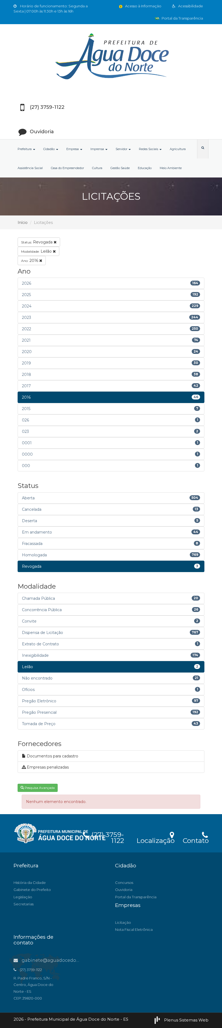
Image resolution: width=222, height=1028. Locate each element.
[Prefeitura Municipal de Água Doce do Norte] (111, 57)
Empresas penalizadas (47, 767)
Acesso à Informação (142, 6)
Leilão (37, 251)
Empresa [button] (73, 149)
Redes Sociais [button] (149, 149)
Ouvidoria (123, 889)
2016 (30, 260)
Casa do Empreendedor (67, 168)
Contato (195, 839)
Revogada (37, 242)
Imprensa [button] (97, 149)
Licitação (123, 922)
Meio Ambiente (171, 168)
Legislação (23, 897)
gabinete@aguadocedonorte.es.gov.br (65, 960)
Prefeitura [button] (25, 149)
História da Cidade (30, 882)
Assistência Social (30, 168)
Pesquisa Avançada (39, 788)
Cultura (97, 168)
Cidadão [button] (49, 149)
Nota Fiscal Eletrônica (134, 929)
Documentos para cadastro (52, 756)
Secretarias (24, 904)
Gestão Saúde (120, 168)
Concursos (124, 882)
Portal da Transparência (182, 18)
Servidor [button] (122, 149)
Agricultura (178, 149)
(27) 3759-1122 (106, 836)
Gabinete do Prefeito (32, 889)
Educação (145, 168)
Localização (155, 839)
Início (23, 222)
